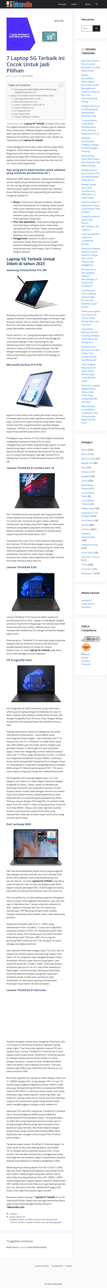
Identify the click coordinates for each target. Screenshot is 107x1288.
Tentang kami (57, 1265)
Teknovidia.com (15, 123)
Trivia (84, 564)
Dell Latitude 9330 (22, 114)
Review (84, 524)
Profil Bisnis (87, 520)
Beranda (62, 4)
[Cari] (96, 28)
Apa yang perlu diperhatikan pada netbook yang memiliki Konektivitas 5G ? (35, 91)
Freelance (86, 471)
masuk (22, 1247)
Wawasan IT (87, 573)
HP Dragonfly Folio (22, 110)
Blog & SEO (87, 463)
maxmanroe (87, 603)
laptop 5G (20, 1217)
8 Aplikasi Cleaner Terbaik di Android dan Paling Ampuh (33, 1219)
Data (83, 467)
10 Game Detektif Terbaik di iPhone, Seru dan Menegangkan (36, 1222)
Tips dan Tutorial (90, 556)
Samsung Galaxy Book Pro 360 (27, 98)
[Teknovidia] (19, 4)
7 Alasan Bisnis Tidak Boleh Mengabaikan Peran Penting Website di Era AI (90, 127)
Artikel (74, 4)
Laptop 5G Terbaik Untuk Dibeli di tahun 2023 (32, 95)
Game (84, 480)
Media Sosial (88, 508)
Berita (88, 4)
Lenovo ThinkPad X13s (24, 108)
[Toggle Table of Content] (60, 85)
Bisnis (84, 454)
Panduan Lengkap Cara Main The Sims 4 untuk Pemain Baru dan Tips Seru (90, 318)
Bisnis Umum (88, 458)
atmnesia (86, 607)
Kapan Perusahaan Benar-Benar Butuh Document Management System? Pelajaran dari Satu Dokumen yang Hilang (90, 88)
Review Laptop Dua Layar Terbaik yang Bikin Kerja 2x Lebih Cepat (88, 191)
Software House (89, 544)
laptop (12, 1217)
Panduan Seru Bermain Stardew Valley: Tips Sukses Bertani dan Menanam (90, 353)
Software (13, 1214)
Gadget (85, 476)
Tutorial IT (87, 568)
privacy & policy (42, 1265)
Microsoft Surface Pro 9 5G (25, 102)
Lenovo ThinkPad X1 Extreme (26, 117)
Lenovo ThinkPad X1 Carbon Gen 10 (29, 105)
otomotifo (86, 600)
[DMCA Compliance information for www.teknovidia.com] (90, 640)
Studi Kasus (87, 552)
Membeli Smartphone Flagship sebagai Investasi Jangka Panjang (90, 145)
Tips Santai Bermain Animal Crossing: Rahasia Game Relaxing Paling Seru (90, 335)
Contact (68, 1265)
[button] (96, 4)
